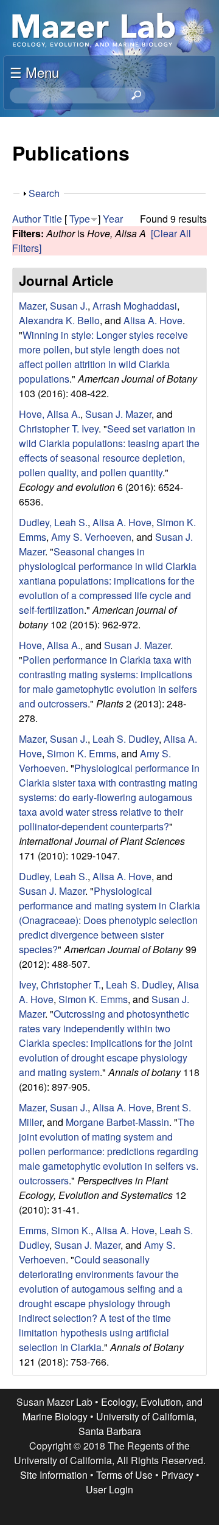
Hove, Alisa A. (49, 414)
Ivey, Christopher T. (60, 985)
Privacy (177, 1475)
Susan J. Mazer (118, 414)
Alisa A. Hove (152, 320)
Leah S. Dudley (125, 739)
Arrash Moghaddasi (134, 306)
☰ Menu (34, 72)
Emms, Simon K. (55, 1230)
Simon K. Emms (81, 753)
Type (79, 219)
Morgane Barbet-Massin (117, 1122)
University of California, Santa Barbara (137, 1423)
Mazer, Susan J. (53, 306)
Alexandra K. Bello (59, 320)
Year (113, 219)
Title (52, 219)
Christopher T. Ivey (59, 429)
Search (44, 193)
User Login (109, 1489)
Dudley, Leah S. (53, 522)
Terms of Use (124, 1475)
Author (26, 219)
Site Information (54, 1475)
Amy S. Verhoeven (91, 537)
